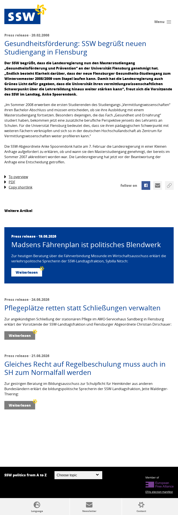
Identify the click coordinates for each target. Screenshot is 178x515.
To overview (18, 176)
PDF (12, 182)
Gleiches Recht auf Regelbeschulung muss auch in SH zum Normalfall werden (85, 368)
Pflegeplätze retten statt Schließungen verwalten (82, 308)
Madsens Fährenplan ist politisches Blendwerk (86, 244)
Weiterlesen (27, 272)
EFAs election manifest (159, 491)
